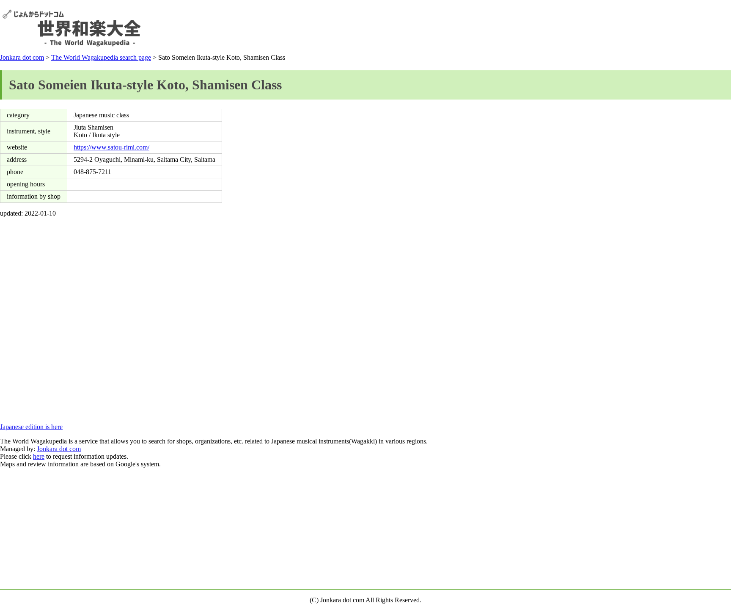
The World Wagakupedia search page (101, 57)
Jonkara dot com (22, 57)
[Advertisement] (575, 28)
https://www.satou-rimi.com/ (111, 147)
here (38, 456)
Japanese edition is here (31, 426)
